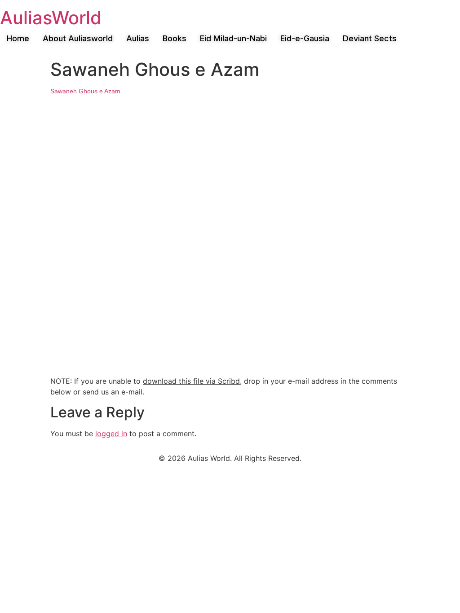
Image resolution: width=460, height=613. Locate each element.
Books (174, 38)
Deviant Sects (370, 38)
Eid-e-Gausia (304, 38)
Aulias (137, 38)
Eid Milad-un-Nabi (233, 38)
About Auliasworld (78, 38)
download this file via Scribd (191, 381)
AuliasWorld (51, 18)
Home (18, 38)
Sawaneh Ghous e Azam (85, 91)
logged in (111, 433)
